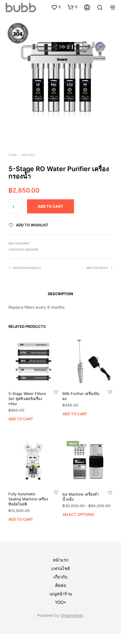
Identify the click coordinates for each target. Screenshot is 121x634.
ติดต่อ (60, 585)
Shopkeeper (71, 615)
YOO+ (60, 602)
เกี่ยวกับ (60, 577)
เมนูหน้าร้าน (61, 594)
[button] (56, 7)
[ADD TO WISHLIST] (56, 391)
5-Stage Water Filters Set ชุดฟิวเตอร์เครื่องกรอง (27, 398)
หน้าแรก (60, 560)
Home (12, 154)
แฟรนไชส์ (60, 568)
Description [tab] (60, 293)
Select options (78, 514)
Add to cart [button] (20, 419)
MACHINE (28, 154)
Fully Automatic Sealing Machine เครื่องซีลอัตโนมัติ (28, 499)
